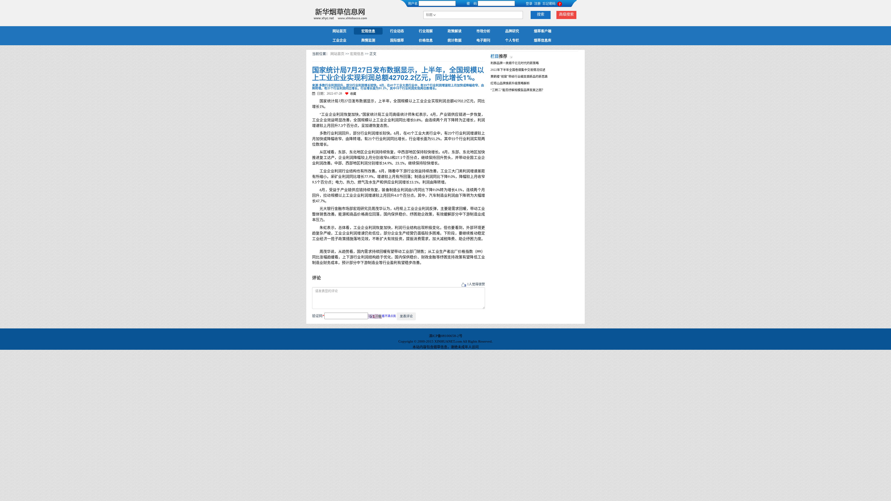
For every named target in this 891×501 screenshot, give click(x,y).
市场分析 (483, 31)
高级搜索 (566, 14)
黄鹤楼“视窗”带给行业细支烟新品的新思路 (519, 76)
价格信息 (426, 40)
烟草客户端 (542, 31)
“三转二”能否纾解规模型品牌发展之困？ (518, 90)
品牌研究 (512, 31)
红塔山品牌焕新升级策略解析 (510, 83)
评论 (316, 278)
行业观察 (426, 31)
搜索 (540, 14)
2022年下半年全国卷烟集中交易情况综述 (518, 69)
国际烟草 (397, 40)
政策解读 (455, 31)
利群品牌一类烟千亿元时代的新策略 (515, 63)
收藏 (353, 93)
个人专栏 (512, 40)
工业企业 (339, 40)
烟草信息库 (542, 40)
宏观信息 (368, 31)
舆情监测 (368, 40)
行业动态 (397, 31)
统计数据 (455, 40)
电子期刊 (483, 40)
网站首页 (339, 31)
